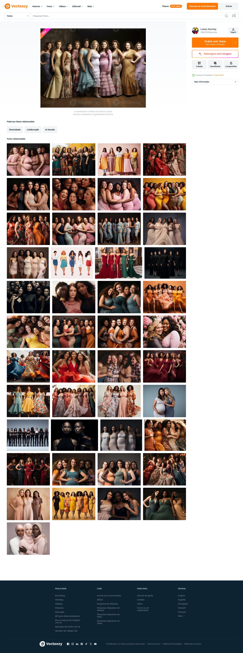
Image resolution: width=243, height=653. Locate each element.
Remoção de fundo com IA (67, 626)
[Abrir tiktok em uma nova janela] (86, 644)
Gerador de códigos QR (66, 630)
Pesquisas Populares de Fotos (108, 615)
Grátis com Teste (215, 43)
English (181, 595)
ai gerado (50, 129)
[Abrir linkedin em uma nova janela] (77, 644)
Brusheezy (60, 595)
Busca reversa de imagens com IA (67, 621)
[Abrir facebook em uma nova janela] (68, 644)
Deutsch (182, 607)
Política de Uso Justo (192, 644)
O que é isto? (218, 75)
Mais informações (201, 82)
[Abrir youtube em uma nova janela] (95, 644)
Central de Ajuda (145, 595)
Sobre (140, 603)
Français (182, 612)
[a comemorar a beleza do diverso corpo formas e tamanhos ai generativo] (28, 159)
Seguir (233, 32)
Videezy (58, 603)
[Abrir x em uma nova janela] (91, 644)
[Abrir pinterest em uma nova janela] (82, 644)
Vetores (36, 6)
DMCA (100, 599)
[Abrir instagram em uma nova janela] (72, 644)
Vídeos (62, 6)
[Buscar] (226, 16)
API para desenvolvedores (67, 616)
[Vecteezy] (16, 6)
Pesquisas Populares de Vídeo (108, 622)
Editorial (76, 6)
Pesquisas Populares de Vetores (108, 609)
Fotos (49, 6)
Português (183, 603)
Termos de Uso (154, 644)
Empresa (59, 607)
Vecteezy (59, 599)
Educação (59, 612)
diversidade (15, 129)
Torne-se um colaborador (143, 609)
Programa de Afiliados (107, 603)
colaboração (33, 129)
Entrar (229, 6)
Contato (140, 599)
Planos (165, 6)
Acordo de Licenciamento (109, 595)
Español (182, 599)
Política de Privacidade (172, 644)
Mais (89, 6)
